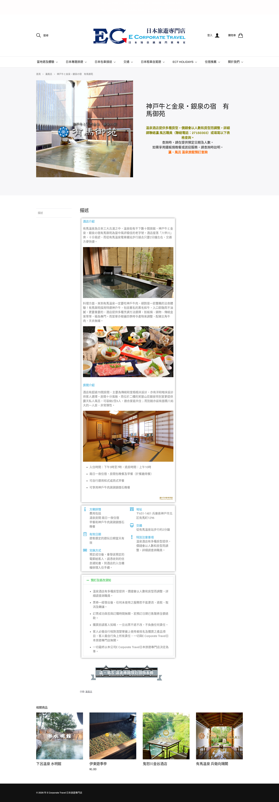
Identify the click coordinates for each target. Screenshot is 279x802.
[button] (128, 580)
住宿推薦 (211, 62)
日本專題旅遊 (74, 62)
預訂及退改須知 (101, 580)
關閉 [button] (239, 3)
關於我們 (234, 62)
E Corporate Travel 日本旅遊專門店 (64, 792)
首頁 (38, 74)
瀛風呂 (48, 74)
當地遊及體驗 (45, 62)
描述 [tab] (40, 213)
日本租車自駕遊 (151, 62)
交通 (126, 62)
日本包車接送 (103, 62)
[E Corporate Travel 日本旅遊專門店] (139, 35)
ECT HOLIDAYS (183, 62)
